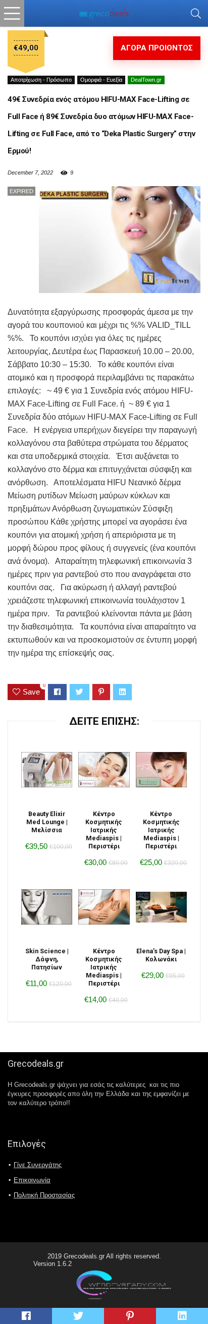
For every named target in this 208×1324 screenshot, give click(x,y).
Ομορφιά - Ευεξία (101, 80)
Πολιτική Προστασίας (44, 1195)
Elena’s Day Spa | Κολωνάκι (161, 955)
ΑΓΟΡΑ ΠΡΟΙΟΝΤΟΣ (157, 47)
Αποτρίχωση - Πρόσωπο (41, 80)
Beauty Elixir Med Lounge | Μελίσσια (47, 822)
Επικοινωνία (32, 1180)
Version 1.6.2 (52, 1264)
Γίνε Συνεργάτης (38, 1165)
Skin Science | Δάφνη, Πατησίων (47, 959)
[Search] (196, 13)
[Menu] (12, 13)
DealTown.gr (146, 80)
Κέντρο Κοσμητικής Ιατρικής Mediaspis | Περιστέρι (103, 830)
